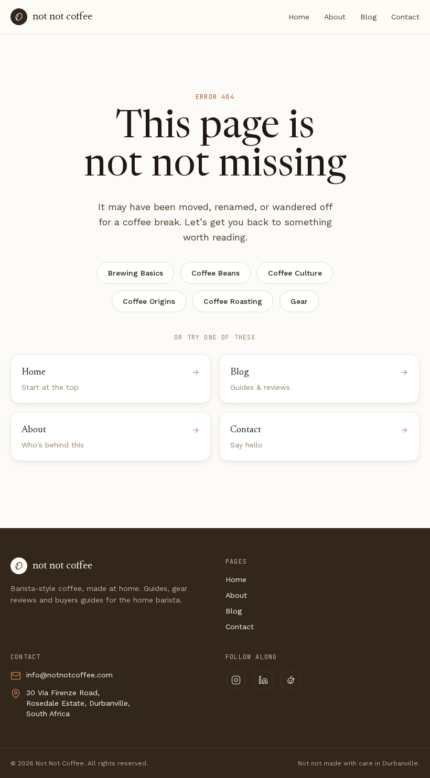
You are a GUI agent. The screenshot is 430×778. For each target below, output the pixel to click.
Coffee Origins (149, 301)
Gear (299, 301)
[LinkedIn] (263, 680)
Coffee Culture (295, 273)
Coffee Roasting (232, 301)
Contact (405, 17)
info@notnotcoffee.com (69, 675)
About (335, 17)
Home (298, 17)
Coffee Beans (215, 273)
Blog (368, 17)
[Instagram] (235, 680)
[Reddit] (290, 680)
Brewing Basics (135, 273)
